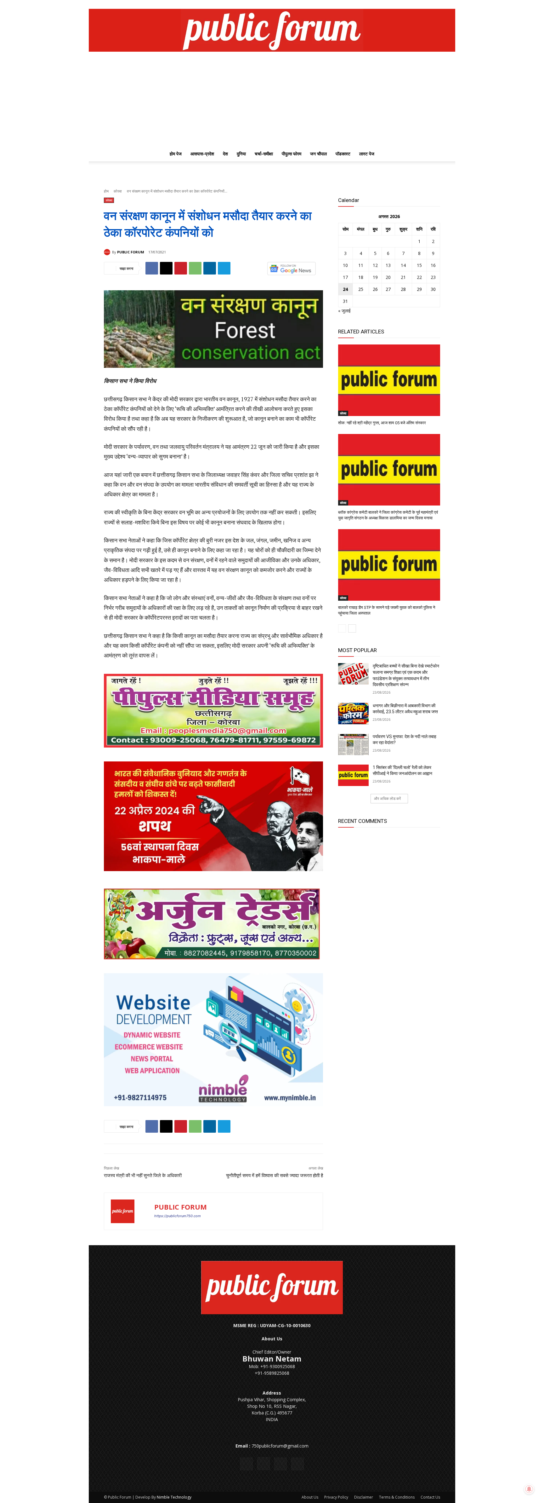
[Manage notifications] (529, 1489)
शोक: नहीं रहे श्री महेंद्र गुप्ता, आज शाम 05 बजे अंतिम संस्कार (382, 422)
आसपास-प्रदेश (202, 154)
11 (360, 265)
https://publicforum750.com (177, 1216)
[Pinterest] (180, 268)
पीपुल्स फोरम (291, 154)
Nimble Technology (174, 1497)
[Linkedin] (209, 268)
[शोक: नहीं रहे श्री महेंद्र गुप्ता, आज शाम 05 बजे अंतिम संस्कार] (389, 380)
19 (375, 277)
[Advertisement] (272, 99)
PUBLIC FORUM (130, 252)
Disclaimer (363, 1497)
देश (225, 154)
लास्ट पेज (366, 154)
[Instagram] (414, 4)
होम (106, 191)
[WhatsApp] (195, 268)
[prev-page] (342, 628)
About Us (310, 1497)
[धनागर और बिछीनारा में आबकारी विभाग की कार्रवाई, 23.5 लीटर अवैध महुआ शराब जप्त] (353, 713)
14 (403, 265)
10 (345, 265)
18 (360, 277)
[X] (425, 4)
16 (433, 265)
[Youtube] (435, 4)
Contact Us (430, 1497)
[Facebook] (404, 4)
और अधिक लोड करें (387, 798)
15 (419, 265)
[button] (432, 154)
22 (419, 277)
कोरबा (118, 191)
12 (375, 265)
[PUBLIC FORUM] (108, 252)
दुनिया (241, 154)
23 (433, 277)
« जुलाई (344, 311)
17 (345, 277)
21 (403, 277)
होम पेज (176, 154)
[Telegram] (224, 268)
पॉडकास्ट (343, 154)
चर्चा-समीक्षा (264, 154)
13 (388, 265)
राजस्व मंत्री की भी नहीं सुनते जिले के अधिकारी (143, 1175)
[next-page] (352, 628)
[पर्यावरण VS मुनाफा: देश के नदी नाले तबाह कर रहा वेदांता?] (353, 744)
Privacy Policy (336, 1497)
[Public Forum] (272, 30)
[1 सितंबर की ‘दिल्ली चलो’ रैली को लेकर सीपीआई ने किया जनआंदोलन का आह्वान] (353, 775)
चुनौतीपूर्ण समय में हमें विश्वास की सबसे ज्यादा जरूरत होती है (274, 1175)
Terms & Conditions (397, 1497)
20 (388, 277)
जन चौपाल (318, 154)
